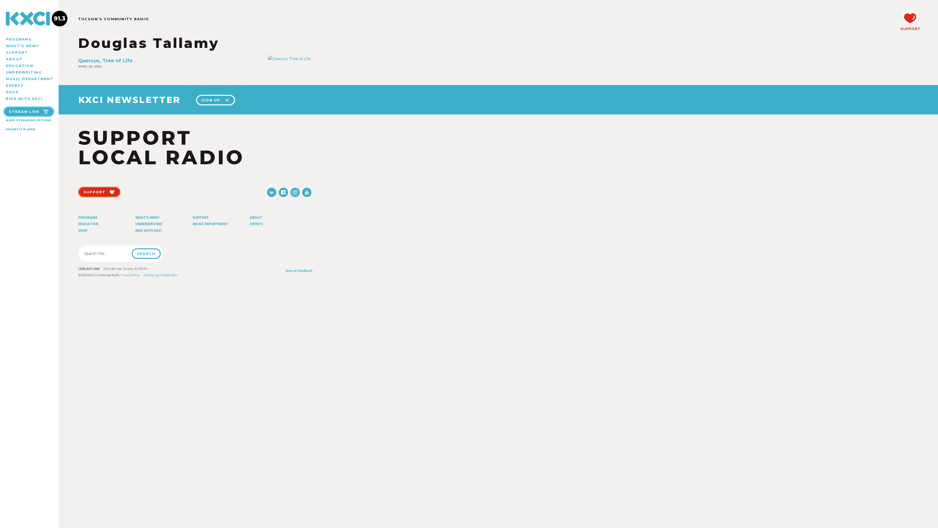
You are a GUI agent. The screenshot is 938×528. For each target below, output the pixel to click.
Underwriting (24, 72)
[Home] (29, 18)
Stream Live (24, 112)
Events (15, 85)
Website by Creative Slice (160, 275)
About (14, 59)
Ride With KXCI (24, 99)
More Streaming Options (29, 120)
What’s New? (22, 46)
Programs (19, 39)
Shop (12, 92)
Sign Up (211, 100)
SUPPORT (910, 29)
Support (17, 52)
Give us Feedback (299, 271)
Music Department (29, 79)
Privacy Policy (130, 275)
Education (19, 66)
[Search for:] (106, 253)
